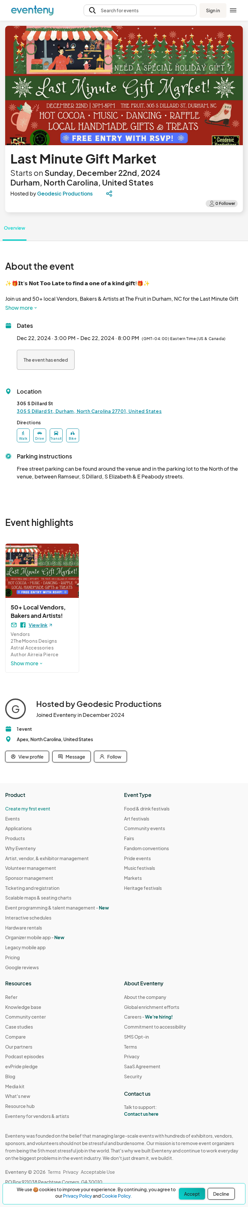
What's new (17, 1096)
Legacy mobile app (25, 947)
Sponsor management (29, 878)
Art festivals (136, 818)
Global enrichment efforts (151, 1007)
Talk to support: (141, 1110)
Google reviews (22, 967)
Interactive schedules (28, 917)
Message (75, 756)
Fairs (129, 838)
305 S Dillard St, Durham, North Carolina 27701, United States (89, 411)
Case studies (19, 1027)
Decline (221, 1194)
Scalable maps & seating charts (38, 897)
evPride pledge (21, 1066)
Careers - (148, 1017)
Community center (25, 1017)
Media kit (15, 1086)
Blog (10, 1076)
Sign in (213, 10)
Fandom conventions (146, 848)
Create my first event (27, 808)
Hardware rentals (23, 927)
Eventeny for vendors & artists (37, 1116)
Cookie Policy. (116, 1196)
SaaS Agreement (142, 1066)
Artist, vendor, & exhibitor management (47, 858)
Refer (11, 997)
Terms (130, 1047)
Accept (192, 1194)
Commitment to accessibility (155, 1027)
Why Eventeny (20, 848)
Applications (18, 828)
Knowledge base (23, 1007)
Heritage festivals (143, 888)
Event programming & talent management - (57, 907)
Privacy (132, 1056)
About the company (145, 997)
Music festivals (139, 868)
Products (15, 838)
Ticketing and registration (32, 888)
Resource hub (20, 1106)
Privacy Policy (77, 1196)
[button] (140, 10)
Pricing (12, 957)
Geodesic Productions (65, 193)
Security (133, 1076)
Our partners (18, 1047)
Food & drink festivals (147, 808)
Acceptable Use (98, 1172)
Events (12, 818)
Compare (15, 1037)
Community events (144, 828)
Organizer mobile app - (34, 937)
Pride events (137, 858)
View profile (31, 756)
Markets (133, 878)
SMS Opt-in (136, 1037)
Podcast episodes (24, 1056)
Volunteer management (30, 868)
